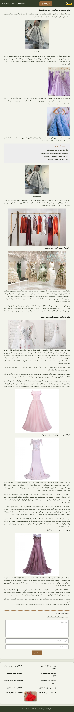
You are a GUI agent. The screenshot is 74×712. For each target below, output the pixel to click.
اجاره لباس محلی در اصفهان (14, 673)
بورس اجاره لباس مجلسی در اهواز (58, 159)
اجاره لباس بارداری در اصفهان (47, 692)
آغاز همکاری (46, 3)
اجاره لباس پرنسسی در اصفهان (13, 666)
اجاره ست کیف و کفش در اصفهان (48, 674)
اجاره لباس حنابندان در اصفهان (13, 680)
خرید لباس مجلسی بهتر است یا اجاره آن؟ (56, 156)
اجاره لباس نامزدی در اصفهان (47, 688)
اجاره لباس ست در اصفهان (15, 688)
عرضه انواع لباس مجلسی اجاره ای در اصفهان (54, 153)
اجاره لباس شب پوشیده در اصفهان (48, 681)
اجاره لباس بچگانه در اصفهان (14, 692)
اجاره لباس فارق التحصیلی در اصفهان (47, 667)
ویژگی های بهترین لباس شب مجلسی (57, 150)
